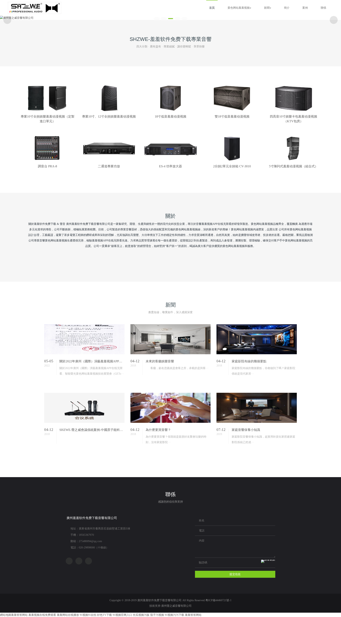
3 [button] (170, 18)
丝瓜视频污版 (141, 614)
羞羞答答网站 (19, 614)
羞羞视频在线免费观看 (42, 614)
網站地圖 (5, 614)
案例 (305, 7)
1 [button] (156, 18)
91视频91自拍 (88, 614)
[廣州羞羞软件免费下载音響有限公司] (34, 8)
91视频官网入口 (122, 614)
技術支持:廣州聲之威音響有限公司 (170, 605)
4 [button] (177, 18)
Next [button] (334, 20)
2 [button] (163, 18)
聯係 (323, 7)
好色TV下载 (104, 614)
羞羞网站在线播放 (68, 614)
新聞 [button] (267, 7)
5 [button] (184, 18)
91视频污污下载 (174, 614)
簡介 (286, 7)
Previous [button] (7, 20)
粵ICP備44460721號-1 (218, 600)
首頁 (212, 7)
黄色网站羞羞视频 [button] (239, 7)
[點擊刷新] (268, 563)
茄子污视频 (157, 614)
